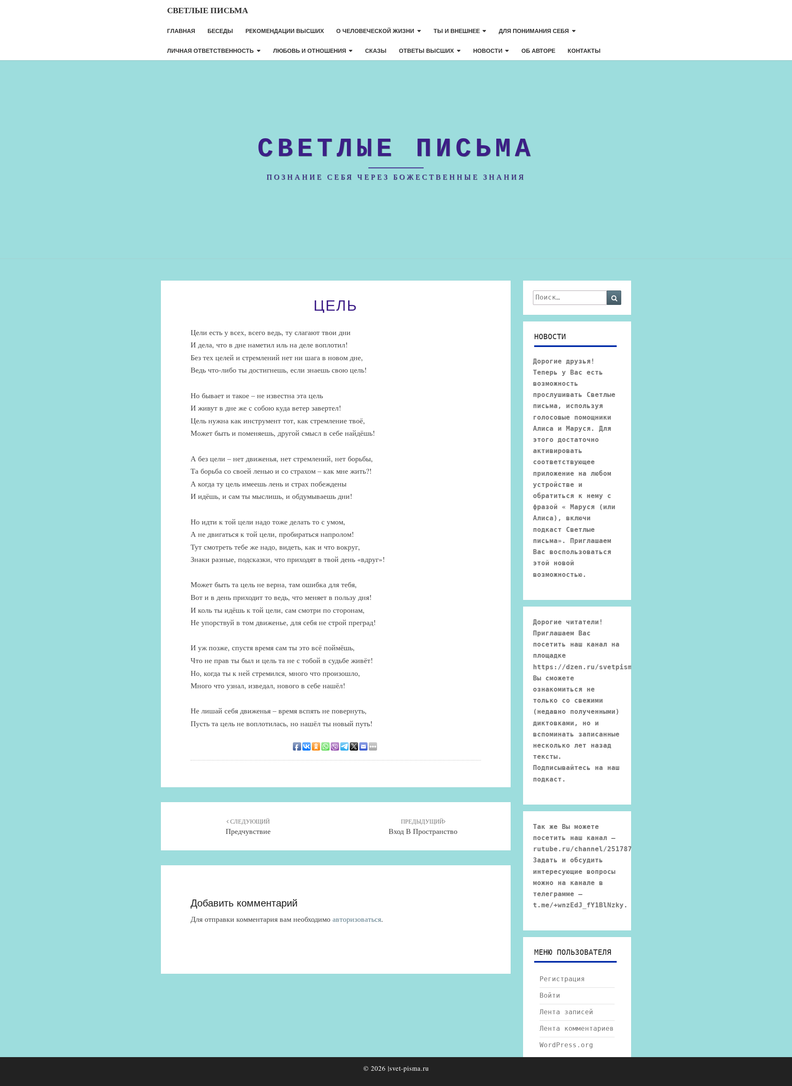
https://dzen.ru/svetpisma (584, 667)
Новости (487, 50)
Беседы (220, 30)
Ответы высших (426, 50)
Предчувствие (248, 826)
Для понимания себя (534, 30)
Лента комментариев (577, 1028)
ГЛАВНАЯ (181, 30)
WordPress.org (566, 1045)
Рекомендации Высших (284, 30)
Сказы (376, 50)
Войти (550, 995)
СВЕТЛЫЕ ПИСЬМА (207, 10)
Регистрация (562, 979)
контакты (584, 50)
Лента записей (566, 1012)
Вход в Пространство (423, 826)
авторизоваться (356, 919)
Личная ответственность (210, 50)
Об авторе (538, 50)
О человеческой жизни (375, 30)
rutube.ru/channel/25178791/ (588, 849)
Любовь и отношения (309, 50)
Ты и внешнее (457, 30)
